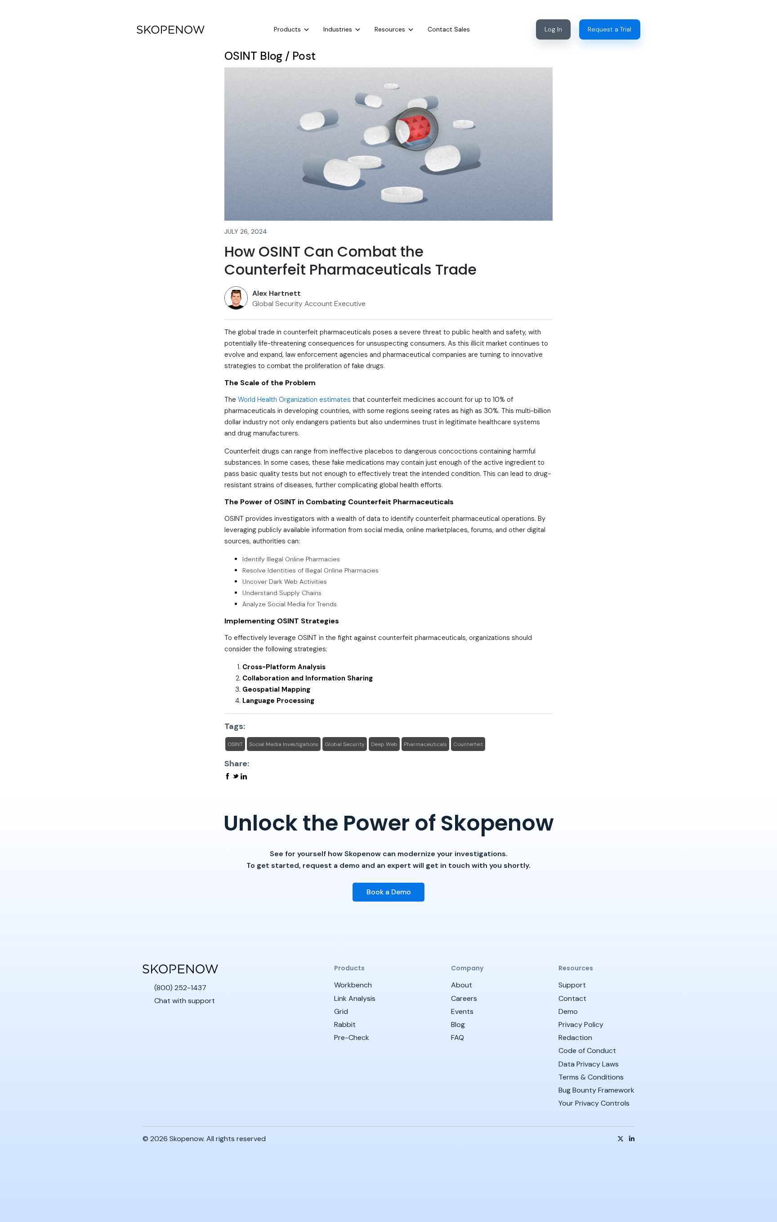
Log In (553, 29)
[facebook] (228, 777)
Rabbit (345, 1024)
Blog (458, 1024)
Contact (572, 998)
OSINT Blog (253, 56)
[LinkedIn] (631, 1139)
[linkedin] (244, 777)
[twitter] (236, 777)
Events (462, 1011)
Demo (568, 1011)
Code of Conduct (587, 1050)
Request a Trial (609, 29)
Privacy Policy (580, 1024)
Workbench (353, 985)
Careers (464, 998)
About (461, 985)
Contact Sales (449, 29)
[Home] (171, 30)
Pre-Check (351, 1037)
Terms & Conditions (591, 1077)
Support (572, 985)
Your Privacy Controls (594, 1103)
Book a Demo (388, 892)
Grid (341, 1011)
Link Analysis (354, 998)
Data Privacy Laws (588, 1064)
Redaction (575, 1037)
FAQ (457, 1037)
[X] (620, 1139)
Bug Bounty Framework (596, 1090)
